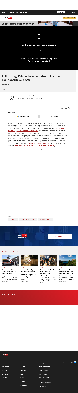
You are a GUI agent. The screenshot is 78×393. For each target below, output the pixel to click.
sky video (5, 374)
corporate (42, 386)
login (74, 12)
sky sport (5, 367)
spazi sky (23, 381)
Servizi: (22, 363)
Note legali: (42, 363)
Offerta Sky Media (45, 382)
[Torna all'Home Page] (8, 18)
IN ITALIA (18, 146)
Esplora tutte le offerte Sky (19, 12)
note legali (43, 374)
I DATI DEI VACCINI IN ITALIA (44, 146)
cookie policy (43, 370)
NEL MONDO (28, 146)
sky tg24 (5, 370)
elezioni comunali (28, 220)
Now (21, 374)
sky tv (22, 367)
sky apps (23, 370)
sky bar (22, 378)
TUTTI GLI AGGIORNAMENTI (39, 143)
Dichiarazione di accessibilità (44, 378)
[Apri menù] (2, 18)
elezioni (13, 220)
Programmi (24, 385)
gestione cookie (44, 367)
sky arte (5, 378)
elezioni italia (45, 220)
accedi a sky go (68, 362)
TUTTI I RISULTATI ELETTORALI (27, 131)
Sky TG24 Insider (69, 17)
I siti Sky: (4, 363)
